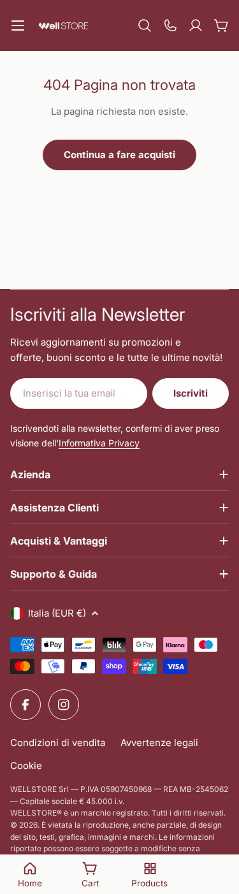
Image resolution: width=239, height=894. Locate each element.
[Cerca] (144, 25)
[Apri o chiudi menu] (17, 25)
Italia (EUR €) (57, 613)
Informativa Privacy (99, 442)
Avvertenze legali (159, 742)
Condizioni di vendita (57, 742)
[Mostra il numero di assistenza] (170, 25)
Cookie (26, 765)
